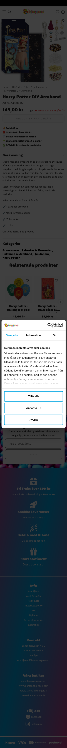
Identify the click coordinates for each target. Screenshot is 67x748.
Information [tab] (33, 335)
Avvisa (33, 419)
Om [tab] (55, 335)
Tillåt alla (33, 396)
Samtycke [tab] (12, 335)
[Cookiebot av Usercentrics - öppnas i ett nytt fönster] (48, 325)
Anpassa (31, 407)
